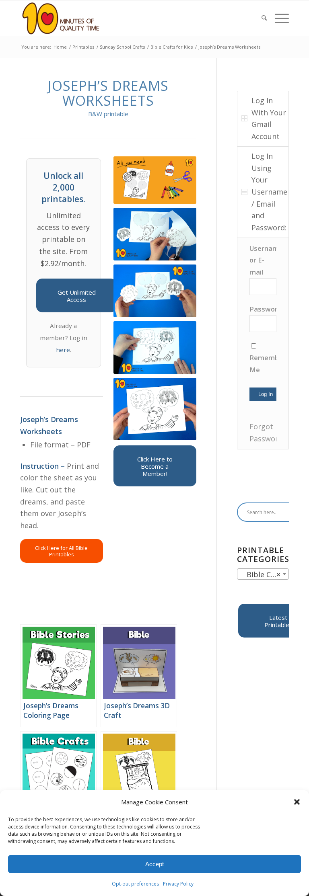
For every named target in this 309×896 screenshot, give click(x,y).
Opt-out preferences (135, 883)
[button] (297, 802)
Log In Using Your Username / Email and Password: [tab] (269, 191)
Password (265, 309)
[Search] (264, 18)
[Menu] (280, 18)
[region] (263, 344)
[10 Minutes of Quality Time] (61, 18)
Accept (154, 864)
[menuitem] (264, 18)
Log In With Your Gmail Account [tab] (268, 118)
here (63, 350)
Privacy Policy (178, 883)
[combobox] (263, 574)
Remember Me (262, 363)
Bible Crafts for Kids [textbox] (264, 574)
